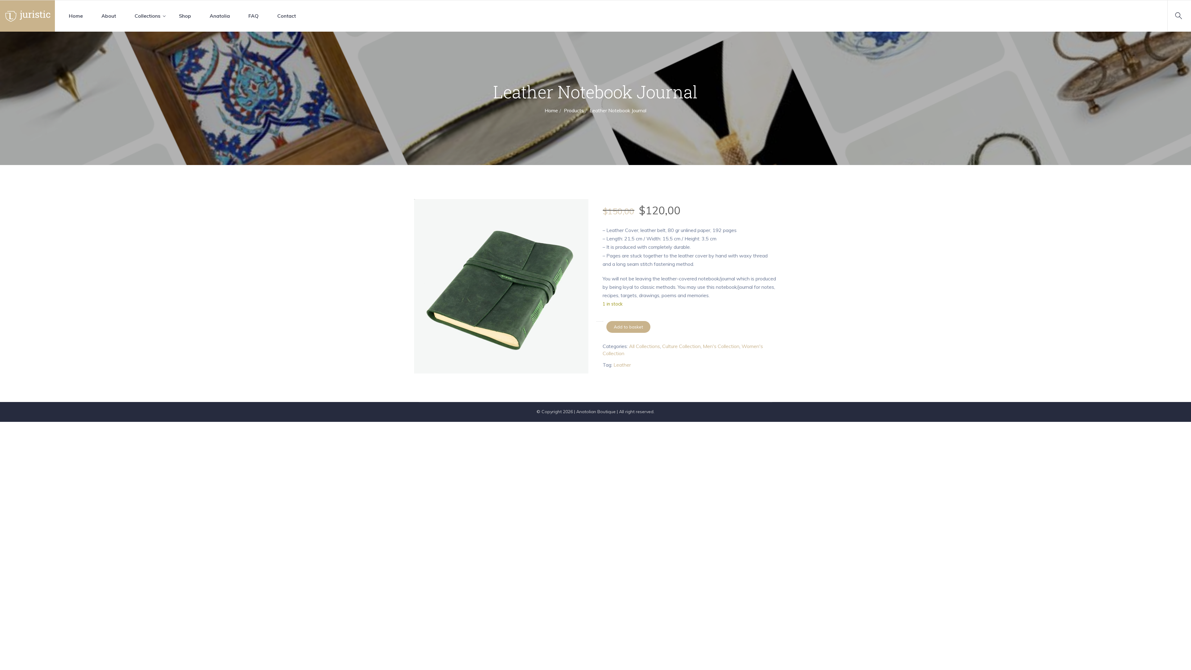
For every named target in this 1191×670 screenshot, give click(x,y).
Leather (622, 365)
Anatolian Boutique (596, 411)
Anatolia (220, 16)
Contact (286, 16)
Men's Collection (721, 346)
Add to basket (628, 327)
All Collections (644, 346)
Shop (185, 16)
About (108, 16)
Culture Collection (681, 346)
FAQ (253, 16)
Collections (147, 16)
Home (76, 16)
